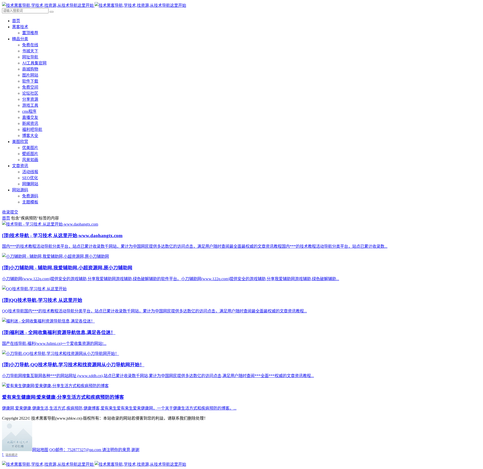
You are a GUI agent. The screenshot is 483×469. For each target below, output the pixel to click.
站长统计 (12, 455)
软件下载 (30, 81)
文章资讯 (20, 166)
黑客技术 (20, 27)
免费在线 (30, 45)
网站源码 (20, 190)
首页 (16, 21)
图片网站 (30, 75)
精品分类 (20, 39)
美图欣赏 (20, 141)
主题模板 (30, 202)
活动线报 (30, 172)
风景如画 (30, 160)
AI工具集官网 (34, 63)
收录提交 (10, 212)
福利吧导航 (32, 129)
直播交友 (30, 117)
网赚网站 (30, 184)
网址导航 (30, 57)
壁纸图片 (30, 154)
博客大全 (30, 135)
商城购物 (30, 69)
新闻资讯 (30, 123)
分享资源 (30, 99)
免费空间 (30, 87)
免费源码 (30, 196)
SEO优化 (30, 178)
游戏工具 (30, 105)
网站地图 (40, 450)
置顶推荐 (30, 33)
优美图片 (30, 148)
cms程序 (29, 111)
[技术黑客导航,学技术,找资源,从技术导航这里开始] (94, 5)
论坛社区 (30, 93)
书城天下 (30, 51)
